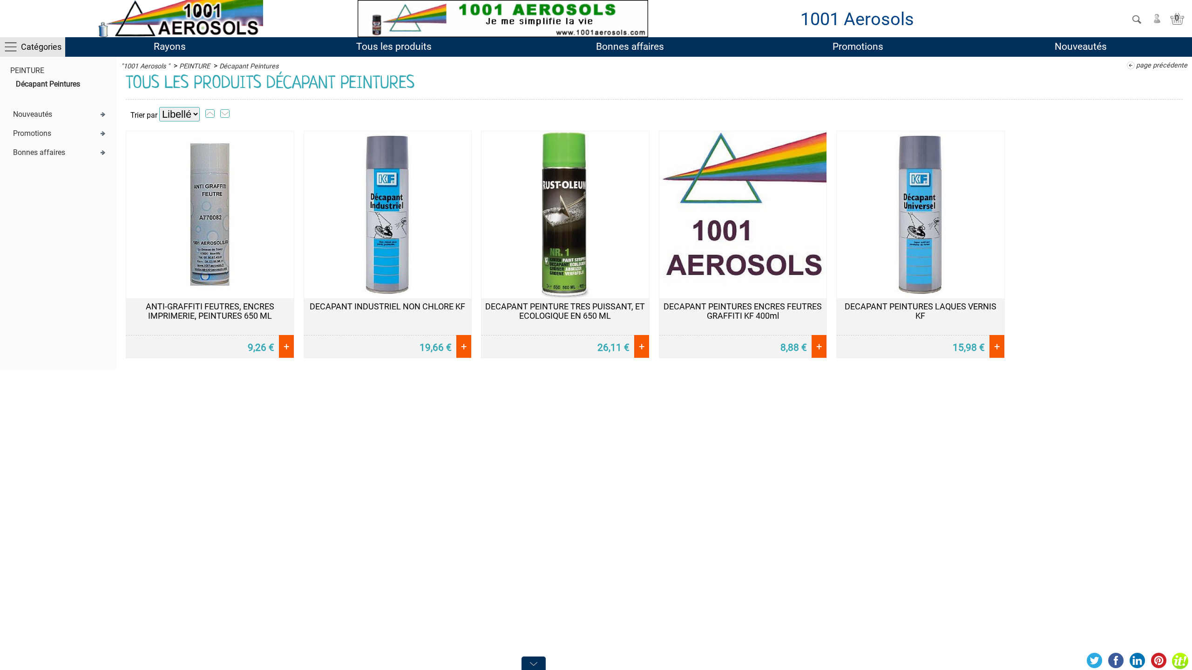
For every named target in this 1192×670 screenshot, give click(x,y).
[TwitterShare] (1094, 660)
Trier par (143, 115)
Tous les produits (394, 46)
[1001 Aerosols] (179, 18)
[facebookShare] (1115, 660)
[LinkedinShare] (1137, 660)
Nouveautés (1081, 46)
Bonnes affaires (630, 46)
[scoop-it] (1180, 660)
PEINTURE (27, 70)
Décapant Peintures (48, 84)
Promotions (858, 46)
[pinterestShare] (1158, 660)
